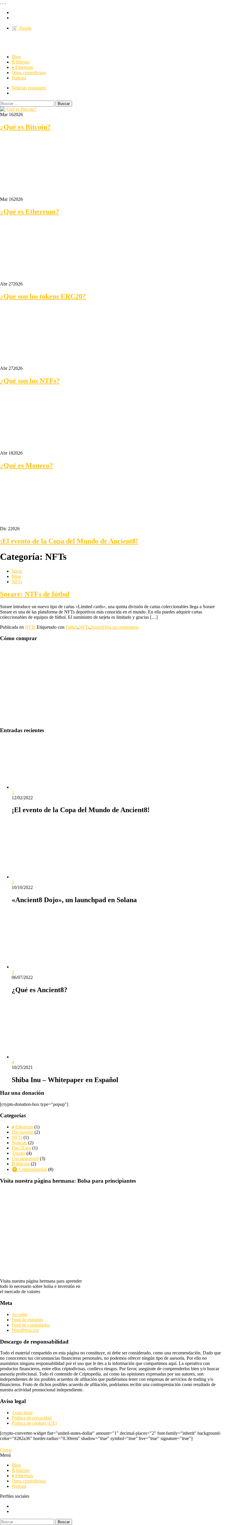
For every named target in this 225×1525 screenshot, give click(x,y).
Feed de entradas (27, 1319)
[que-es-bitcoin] (18, 109)
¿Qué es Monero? (26, 465)
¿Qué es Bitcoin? (25, 127)
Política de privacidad (32, 1417)
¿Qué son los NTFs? (30, 381)
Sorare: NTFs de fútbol (35, 594)
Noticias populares (29, 87)
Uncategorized (25, 1158)
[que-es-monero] (44, 447)
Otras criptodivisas (29, 72)
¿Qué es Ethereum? (29, 211)
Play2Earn (21, 1147)
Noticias (19, 1142)
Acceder (19, 1314)
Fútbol (72, 627)
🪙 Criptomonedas (29, 1169)
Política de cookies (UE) (34, 1423)
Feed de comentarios (31, 1324)
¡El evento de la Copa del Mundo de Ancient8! (69, 541)
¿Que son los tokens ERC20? (43, 296)
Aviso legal (22, 1412)
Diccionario (22, 1132)
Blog (16, 56)
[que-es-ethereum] (44, 193)
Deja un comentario (121, 627)
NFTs (30, 627)
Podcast (19, 77)
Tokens (18, 1153)
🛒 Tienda (21, 27)
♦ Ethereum (22, 67)
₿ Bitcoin (21, 61)
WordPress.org (25, 1330)
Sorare (97, 627)
